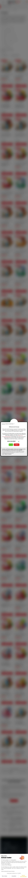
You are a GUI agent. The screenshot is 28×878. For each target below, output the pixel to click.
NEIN (16, 444)
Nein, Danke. (4, 876)
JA (10, 444)
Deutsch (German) (9, 423)
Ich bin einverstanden (23, 876)
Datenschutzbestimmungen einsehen (8, 871)
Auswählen (14, 876)
